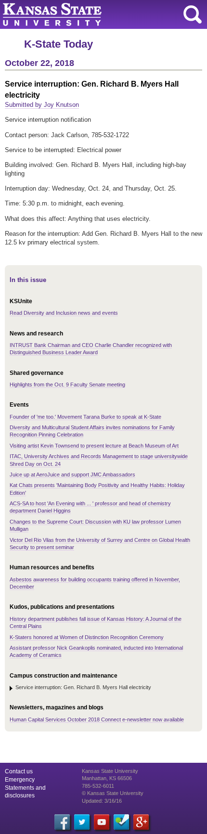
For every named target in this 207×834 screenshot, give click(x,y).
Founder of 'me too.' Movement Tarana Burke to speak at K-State (85, 417)
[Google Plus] (141, 822)
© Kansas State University (112, 793)
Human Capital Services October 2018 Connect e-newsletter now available (97, 719)
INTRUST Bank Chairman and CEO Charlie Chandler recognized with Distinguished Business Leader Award (91, 348)
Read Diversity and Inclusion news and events (64, 313)
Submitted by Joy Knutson (42, 104)
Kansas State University (88, 14)
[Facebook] (62, 822)
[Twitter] (82, 822)
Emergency (20, 779)
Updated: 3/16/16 (102, 801)
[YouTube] (101, 822)
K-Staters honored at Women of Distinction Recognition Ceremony (87, 637)
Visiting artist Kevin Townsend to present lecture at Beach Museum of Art (94, 446)
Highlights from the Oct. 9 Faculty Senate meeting (67, 384)
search (192, 14)
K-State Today (58, 44)
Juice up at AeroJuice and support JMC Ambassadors (72, 474)
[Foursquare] (121, 822)
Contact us (19, 771)
